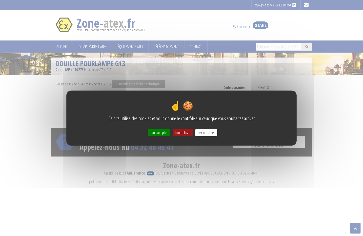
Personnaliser (206, 132)
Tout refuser (182, 132)
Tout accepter (159, 132)
